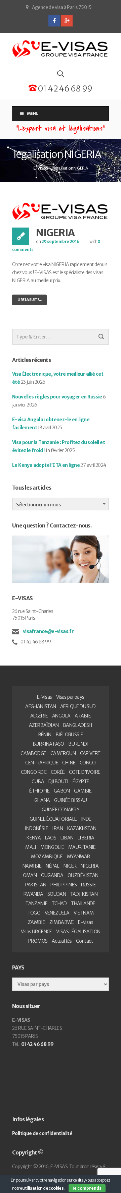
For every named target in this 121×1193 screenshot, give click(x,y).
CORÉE (58, 772)
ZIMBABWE (61, 922)
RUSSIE (88, 885)
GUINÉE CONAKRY (61, 810)
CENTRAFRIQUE (41, 763)
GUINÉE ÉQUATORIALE (53, 819)
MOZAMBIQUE (47, 857)
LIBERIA (86, 838)
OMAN (30, 875)
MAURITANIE (82, 847)
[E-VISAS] (60, 49)
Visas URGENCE (36, 932)
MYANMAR (78, 857)
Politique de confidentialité (42, 1133)
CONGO (88, 763)
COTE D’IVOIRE (84, 772)
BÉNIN (44, 735)
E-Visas (44, 697)
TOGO (34, 913)
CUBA (38, 781)
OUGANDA (52, 875)
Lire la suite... (29, 300)
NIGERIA (55, 232)
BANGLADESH (77, 725)
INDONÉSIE (36, 828)
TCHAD (59, 903)
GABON (62, 791)
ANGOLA (61, 716)
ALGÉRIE (39, 716)
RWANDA (33, 894)
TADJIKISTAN (83, 894)
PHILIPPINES (63, 885)
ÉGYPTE (81, 781)
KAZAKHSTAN (81, 828)
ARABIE (83, 716)
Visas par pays (70, 697)
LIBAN (67, 838)
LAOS (50, 838)
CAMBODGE (33, 753)
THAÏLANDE (83, 903)
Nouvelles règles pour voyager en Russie (57, 397)
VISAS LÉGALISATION (78, 932)
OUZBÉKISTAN (83, 875)
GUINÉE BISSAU (70, 800)
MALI (30, 847)
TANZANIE (36, 903)
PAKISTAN (35, 885)
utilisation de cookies (43, 1188)
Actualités (62, 941)
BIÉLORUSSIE (69, 735)
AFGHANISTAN (40, 706)
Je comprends (87, 1188)
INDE (86, 819)
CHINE (68, 763)
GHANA (42, 800)
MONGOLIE (52, 847)
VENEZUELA (57, 913)
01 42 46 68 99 (64, 88)
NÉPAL (52, 866)
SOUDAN (56, 894)
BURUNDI (78, 744)
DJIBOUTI (58, 781)
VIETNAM (84, 913)
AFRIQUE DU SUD (78, 706)
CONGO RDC (34, 772)
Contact (84, 941)
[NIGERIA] (60, 211)
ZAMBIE (36, 922)
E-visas (85, 922)
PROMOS (37, 941)
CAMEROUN (63, 753)
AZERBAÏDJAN (43, 725)
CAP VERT (90, 753)
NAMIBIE (32, 866)
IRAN (57, 828)
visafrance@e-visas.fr (48, 631)
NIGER (70, 866)
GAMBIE (82, 791)
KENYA (34, 838)
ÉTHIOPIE (39, 791)
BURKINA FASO (48, 744)
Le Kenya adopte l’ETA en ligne (46, 465)
